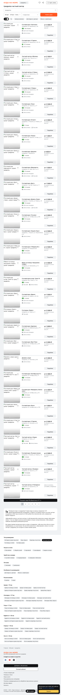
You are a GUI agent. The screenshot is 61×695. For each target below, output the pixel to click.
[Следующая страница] (38, 504)
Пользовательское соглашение (11, 679)
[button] (56, 10)
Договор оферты (8, 683)
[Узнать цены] (48, 14)
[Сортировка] (11, 19)
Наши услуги (7, 676)
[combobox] (24, 2)
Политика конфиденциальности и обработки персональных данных (21, 681)
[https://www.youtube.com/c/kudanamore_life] (9, 660)
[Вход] (42, 2)
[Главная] (11, 3)
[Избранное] (39, 2)
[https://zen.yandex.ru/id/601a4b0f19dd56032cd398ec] (14, 660)
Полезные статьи (8, 674)
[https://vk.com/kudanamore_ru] (5, 660)
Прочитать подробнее (48, 688)
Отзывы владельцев (9, 672)
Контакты (6, 685)
